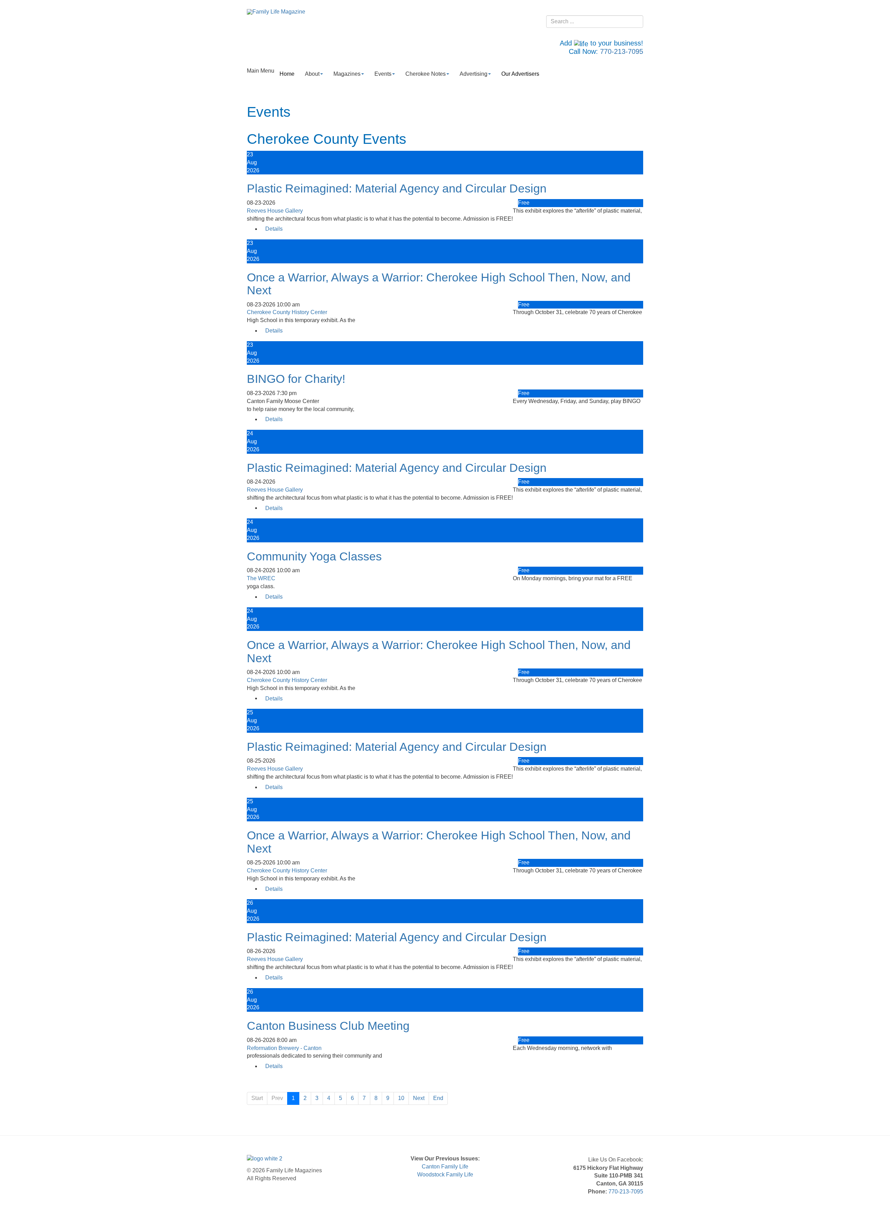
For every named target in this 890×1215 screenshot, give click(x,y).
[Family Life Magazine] (276, 12)
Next (418, 1098)
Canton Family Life (445, 1166)
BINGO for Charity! (296, 378)
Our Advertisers (520, 74)
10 (401, 1098)
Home (287, 74)
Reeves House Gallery (275, 211)
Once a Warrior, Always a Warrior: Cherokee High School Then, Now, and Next (439, 284)
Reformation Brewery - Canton (284, 1048)
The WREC (261, 578)
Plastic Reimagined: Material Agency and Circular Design (397, 188)
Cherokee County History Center (287, 312)
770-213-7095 (621, 51)
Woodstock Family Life (445, 1174)
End (438, 1098)
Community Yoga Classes (314, 556)
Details (274, 229)
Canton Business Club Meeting (328, 1025)
